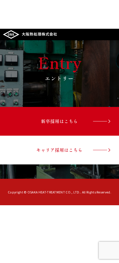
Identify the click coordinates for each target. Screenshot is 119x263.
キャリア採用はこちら (59, 150)
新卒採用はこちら (59, 121)
